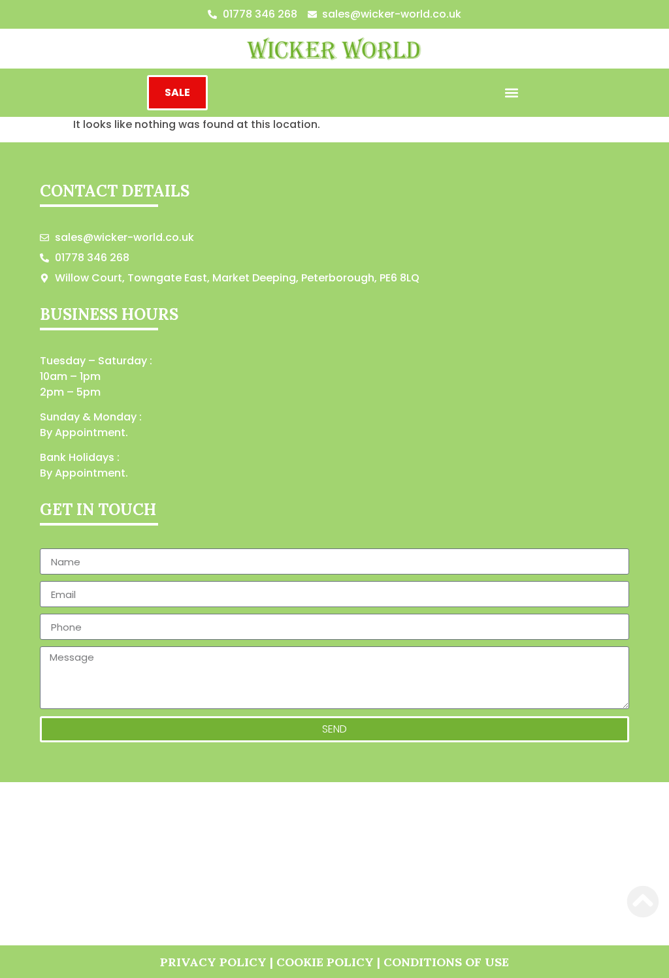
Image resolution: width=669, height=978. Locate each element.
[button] (512, 93)
